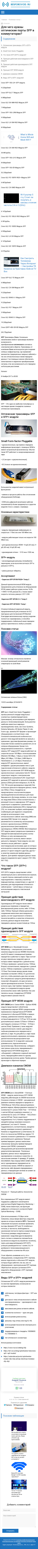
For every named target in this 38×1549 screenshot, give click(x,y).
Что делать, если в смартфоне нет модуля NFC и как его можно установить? (18, 1456)
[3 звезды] (14, 1399)
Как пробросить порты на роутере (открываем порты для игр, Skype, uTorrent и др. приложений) (18, 1436)
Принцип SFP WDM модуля (12, 70)
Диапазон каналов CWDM (12, 74)
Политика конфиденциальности (25, 1540)
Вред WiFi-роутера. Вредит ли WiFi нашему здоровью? (18, 1474)
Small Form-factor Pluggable (12, 51)
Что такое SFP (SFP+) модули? (14, 55)
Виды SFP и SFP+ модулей (12, 78)
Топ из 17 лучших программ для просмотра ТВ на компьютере (16, 1493)
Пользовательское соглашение (11, 1541)
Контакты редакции (26, 1541)
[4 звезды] (15, 1399)
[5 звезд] (17, 1399)
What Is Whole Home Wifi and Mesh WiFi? (27, 137)
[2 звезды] (12, 1399)
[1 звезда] (10, 1399)
